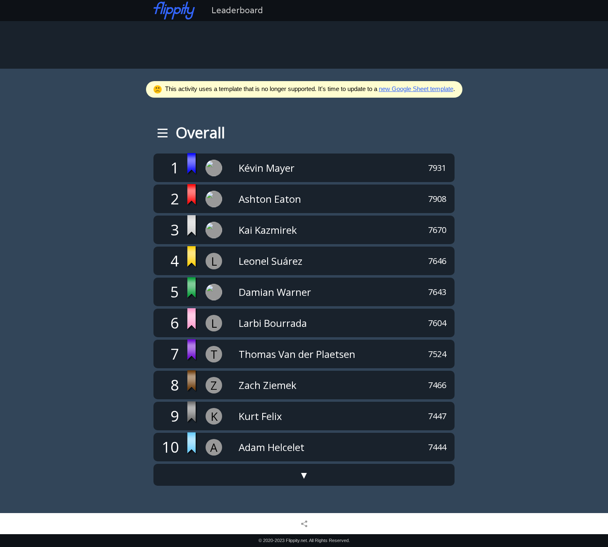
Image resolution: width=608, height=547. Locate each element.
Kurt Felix (260, 416)
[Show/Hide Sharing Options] (304, 523)
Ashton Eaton (270, 199)
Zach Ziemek (268, 385)
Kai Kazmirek (268, 230)
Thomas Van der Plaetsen (297, 354)
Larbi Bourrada (273, 323)
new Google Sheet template (416, 88)
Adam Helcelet (271, 447)
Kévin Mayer (266, 168)
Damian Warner (275, 292)
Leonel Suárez (270, 261)
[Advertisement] (304, 43)
